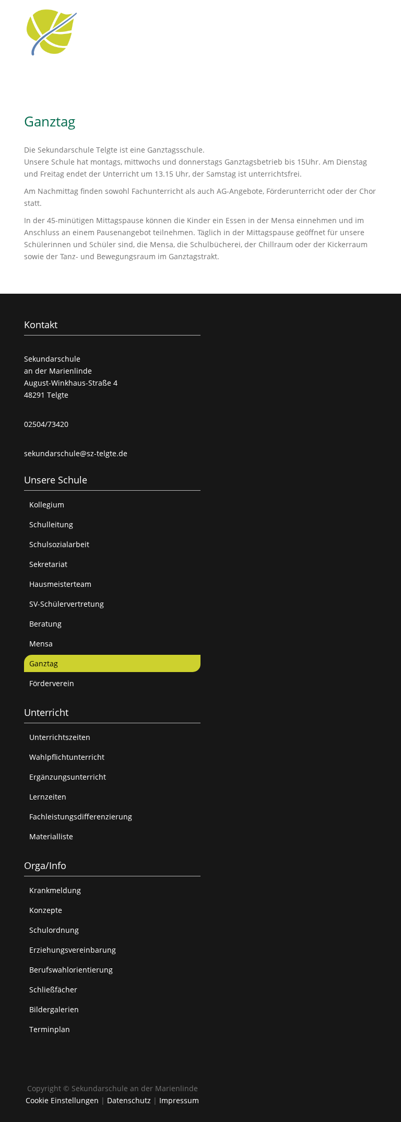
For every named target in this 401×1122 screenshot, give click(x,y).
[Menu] (370, 15)
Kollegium (46, 505)
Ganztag (43, 663)
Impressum (179, 1100)
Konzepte (45, 910)
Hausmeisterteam (60, 584)
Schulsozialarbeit (59, 544)
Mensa (41, 644)
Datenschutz (129, 1100)
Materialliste (51, 836)
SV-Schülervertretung (66, 604)
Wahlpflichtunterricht (66, 757)
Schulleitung (51, 524)
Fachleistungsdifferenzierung (80, 817)
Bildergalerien (54, 1009)
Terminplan (49, 1029)
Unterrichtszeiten (59, 737)
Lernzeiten (47, 797)
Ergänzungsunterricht (67, 777)
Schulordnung (54, 930)
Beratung (45, 624)
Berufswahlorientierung (71, 970)
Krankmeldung (55, 890)
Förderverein (51, 683)
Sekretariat (48, 564)
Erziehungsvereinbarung (72, 950)
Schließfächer (53, 989)
